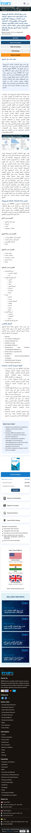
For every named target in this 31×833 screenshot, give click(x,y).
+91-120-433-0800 (7, 824)
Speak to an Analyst (13, 505)
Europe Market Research (8, 712)
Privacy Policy (10, 831)
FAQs (3, 750)
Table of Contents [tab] (15, 47)
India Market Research (8, 707)
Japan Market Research (8, 709)
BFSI (3, 769)
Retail (3, 790)
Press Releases (6, 725)
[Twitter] (9, 698)
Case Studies (5, 727)
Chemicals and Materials (8, 772)
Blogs (3, 722)
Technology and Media (8, 792)
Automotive (5, 767)
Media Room (5, 742)
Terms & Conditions (7, 737)
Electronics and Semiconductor (10, 777)
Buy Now (21, 38)
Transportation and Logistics (9, 795)
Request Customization (14, 498)
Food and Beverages (7, 782)
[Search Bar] (24, 3)
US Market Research (7, 715)
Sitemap (4, 755)
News (3, 752)
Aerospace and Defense (8, 762)
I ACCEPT (22, 831)
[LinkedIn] (2, 698)
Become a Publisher (7, 747)
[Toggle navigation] (28, 4)
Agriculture (5, 764)
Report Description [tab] (15, 42)
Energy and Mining (7, 779)
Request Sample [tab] (15, 55)
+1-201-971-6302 (7, 807)
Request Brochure (12, 513)
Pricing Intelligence (7, 717)
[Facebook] (6, 698)
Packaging (4, 787)
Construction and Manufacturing (10, 774)
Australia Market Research (9, 704)
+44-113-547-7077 (8, 815)
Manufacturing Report (7, 720)
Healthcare (5, 784)
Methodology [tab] (15, 51)
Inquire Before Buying (13, 520)
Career (4, 734)
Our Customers (6, 744)
